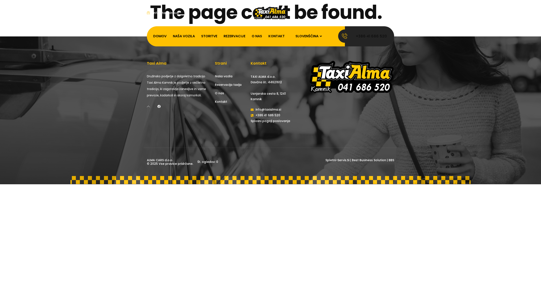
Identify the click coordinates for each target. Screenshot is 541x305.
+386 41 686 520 (371, 36)
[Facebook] (159, 106)
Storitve (209, 36)
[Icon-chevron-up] (148, 106)
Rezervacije (234, 36)
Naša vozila (184, 36)
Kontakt (276, 36)
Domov (160, 36)
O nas (257, 36)
